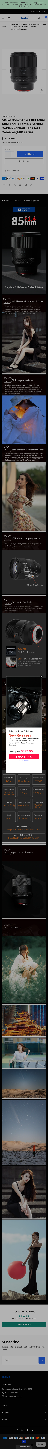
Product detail (24, 761)
